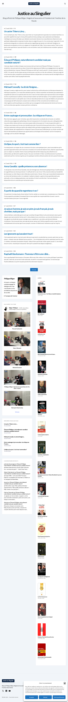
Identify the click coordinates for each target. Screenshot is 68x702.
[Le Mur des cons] (42, 326)
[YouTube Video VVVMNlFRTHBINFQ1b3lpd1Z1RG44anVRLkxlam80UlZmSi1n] (17, 377)
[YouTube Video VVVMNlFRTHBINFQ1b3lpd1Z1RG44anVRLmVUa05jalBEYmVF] (17, 338)
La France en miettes (42, 516)
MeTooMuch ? (41, 314)
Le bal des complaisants (43, 454)
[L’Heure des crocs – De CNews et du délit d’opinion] (42, 286)
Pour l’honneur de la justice (44, 536)
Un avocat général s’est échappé (45, 617)
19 (15, 163)
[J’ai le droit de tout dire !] (42, 489)
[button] (65, 683)
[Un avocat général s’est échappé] (42, 609)
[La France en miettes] (42, 509)
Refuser (45, 697)
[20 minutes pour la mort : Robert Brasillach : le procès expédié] (42, 467)
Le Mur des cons (41, 334)
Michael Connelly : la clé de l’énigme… (14, 437)
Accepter (31, 697)
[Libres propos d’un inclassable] (42, 649)
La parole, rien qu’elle (42, 374)
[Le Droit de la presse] (42, 589)
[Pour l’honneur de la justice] (42, 529)
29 (15, 57)
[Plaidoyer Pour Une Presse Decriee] (42, 629)
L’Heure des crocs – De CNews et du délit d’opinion (49, 294)
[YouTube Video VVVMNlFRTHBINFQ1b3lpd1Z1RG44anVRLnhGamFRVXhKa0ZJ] (17, 319)
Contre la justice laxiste (43, 434)
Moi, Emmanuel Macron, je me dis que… (46, 354)
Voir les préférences (59, 697)
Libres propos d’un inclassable (44, 657)
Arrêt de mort (41, 556)
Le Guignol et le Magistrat (44, 576)
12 (15, 84)
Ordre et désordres (42, 394)
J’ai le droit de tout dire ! (43, 496)
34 (14, 251)
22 (14, 231)
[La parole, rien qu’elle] (42, 367)
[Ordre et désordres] (42, 387)
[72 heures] (42, 407)
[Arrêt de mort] (42, 549)
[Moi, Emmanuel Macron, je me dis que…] (42, 347)
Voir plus (34, 269)
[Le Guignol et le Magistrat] (42, 569)
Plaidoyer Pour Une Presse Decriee (46, 637)
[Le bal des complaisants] (42, 447)
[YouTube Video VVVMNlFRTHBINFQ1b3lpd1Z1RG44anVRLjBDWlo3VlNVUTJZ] (17, 358)
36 (15, 112)
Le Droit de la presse (42, 596)
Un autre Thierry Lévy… (10, 424)
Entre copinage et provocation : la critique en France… (16, 443)
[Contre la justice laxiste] (41, 427)
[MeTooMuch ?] (42, 306)
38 (14, 188)
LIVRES (39, 278)
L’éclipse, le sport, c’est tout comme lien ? (15, 449)
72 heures (40, 414)
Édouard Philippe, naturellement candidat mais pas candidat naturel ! (16, 430)
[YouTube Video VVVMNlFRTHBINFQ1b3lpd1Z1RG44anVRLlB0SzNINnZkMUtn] (17, 398)
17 (14, 206)
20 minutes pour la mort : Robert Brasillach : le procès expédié (50, 475)
